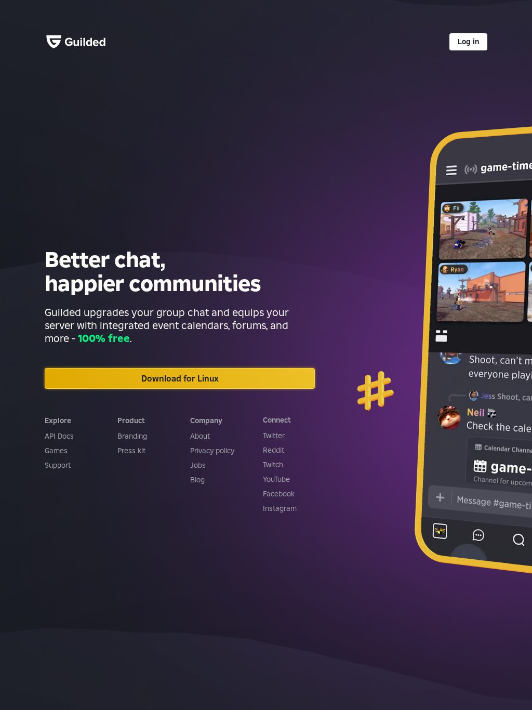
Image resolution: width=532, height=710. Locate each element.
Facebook (279, 494)
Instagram (280, 508)
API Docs (59, 436)
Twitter (274, 435)
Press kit (131, 450)
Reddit (273, 450)
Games (56, 450)
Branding (132, 436)
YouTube (276, 479)
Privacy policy (212, 450)
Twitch (273, 465)
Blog (197, 480)
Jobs (198, 465)
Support (58, 465)
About (200, 436)
